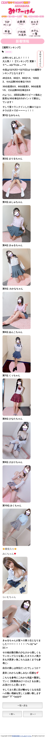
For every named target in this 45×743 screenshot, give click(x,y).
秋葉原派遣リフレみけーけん (22, 736)
